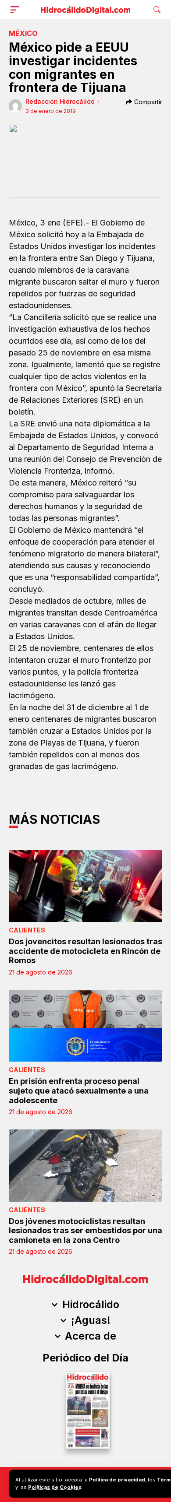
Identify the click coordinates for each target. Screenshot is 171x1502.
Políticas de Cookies (55, 1487)
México (23, 33)
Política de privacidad (117, 1480)
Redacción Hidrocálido (60, 101)
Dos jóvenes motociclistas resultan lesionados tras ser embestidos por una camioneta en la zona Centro (85, 1231)
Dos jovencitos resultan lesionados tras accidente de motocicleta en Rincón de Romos (85, 951)
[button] (17, 9)
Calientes (27, 930)
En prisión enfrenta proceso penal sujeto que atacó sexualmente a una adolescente (79, 1090)
